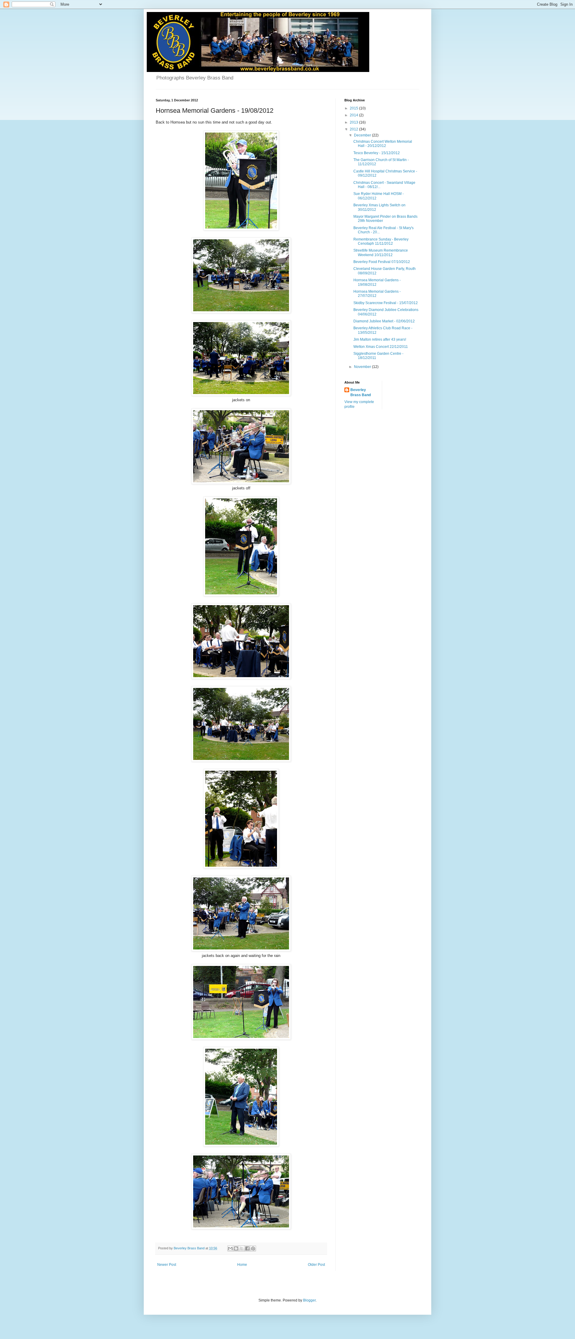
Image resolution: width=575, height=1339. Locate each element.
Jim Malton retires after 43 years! (379, 339)
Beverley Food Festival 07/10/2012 (381, 262)
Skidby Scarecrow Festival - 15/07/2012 (385, 303)
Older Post (316, 1265)
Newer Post (166, 1265)
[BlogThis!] (236, 1248)
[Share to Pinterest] (253, 1248)
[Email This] (230, 1248)
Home (242, 1265)
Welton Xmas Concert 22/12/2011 (380, 347)
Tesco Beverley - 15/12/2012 (376, 153)
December (363, 135)
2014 (354, 115)
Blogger (309, 1300)
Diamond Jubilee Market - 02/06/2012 (384, 321)
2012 (354, 129)
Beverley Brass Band (360, 392)
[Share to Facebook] (247, 1248)
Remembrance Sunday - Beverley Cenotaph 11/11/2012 (380, 241)
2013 (354, 122)
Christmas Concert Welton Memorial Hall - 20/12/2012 (382, 143)
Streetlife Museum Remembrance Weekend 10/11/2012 (380, 252)
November (363, 367)
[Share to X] (242, 1248)
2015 (354, 108)
